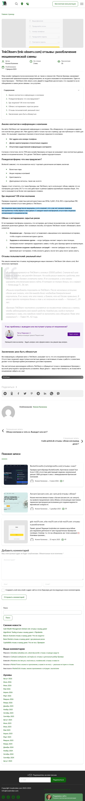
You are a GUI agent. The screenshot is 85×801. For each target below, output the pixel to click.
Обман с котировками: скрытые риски (23, 106)
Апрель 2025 (8, 733)
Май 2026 (6, 689)
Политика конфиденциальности (57, 789)
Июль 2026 (7, 682)
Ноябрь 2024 (8, 751)
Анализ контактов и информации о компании (26, 95)
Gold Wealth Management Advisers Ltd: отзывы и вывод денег (25, 629)
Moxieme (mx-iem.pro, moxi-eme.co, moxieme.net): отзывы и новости (35, 661)
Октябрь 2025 (8, 713)
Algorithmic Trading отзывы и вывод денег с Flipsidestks (22, 632)
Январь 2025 (7, 744)
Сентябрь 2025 (8, 716)
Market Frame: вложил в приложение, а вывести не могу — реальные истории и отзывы (42, 664)
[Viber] (58, 393)
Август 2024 (7, 761)
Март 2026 (7, 696)
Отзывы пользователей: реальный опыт (24, 110)
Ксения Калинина (40, 407)
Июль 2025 (7, 723)
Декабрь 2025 (8, 706)
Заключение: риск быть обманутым (22, 114)
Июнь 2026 (7, 685)
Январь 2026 (7, 703)
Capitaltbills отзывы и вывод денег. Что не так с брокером (24, 642)
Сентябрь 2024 (8, 757)
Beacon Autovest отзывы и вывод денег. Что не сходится (23, 636)
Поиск (5, 608)
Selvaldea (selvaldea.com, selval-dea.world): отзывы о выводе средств (35, 653)
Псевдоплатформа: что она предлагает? (24, 99)
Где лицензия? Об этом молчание (22, 103)
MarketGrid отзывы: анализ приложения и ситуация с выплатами (35, 668)
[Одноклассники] (11, 393)
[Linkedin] (45, 393)
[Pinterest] (31, 393)
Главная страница (8, 14)
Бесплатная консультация (65, 4)
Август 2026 (7, 679)
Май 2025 (6, 730)
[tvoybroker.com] (4, 4)
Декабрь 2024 (8, 747)
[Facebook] (18, 393)
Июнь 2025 (7, 727)
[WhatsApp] (51, 393)
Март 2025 (7, 737)
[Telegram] (38, 393)
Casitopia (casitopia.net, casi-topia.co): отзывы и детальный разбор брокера (37, 657)
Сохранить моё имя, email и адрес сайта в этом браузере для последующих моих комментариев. (43, 590)
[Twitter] (25, 393)
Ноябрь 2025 (8, 709)
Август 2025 (7, 720)
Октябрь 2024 (8, 754)
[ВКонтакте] (5, 393)
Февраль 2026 (8, 699)
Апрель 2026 (8, 692)
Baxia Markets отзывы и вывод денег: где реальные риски (24, 639)
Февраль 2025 (8, 740)
